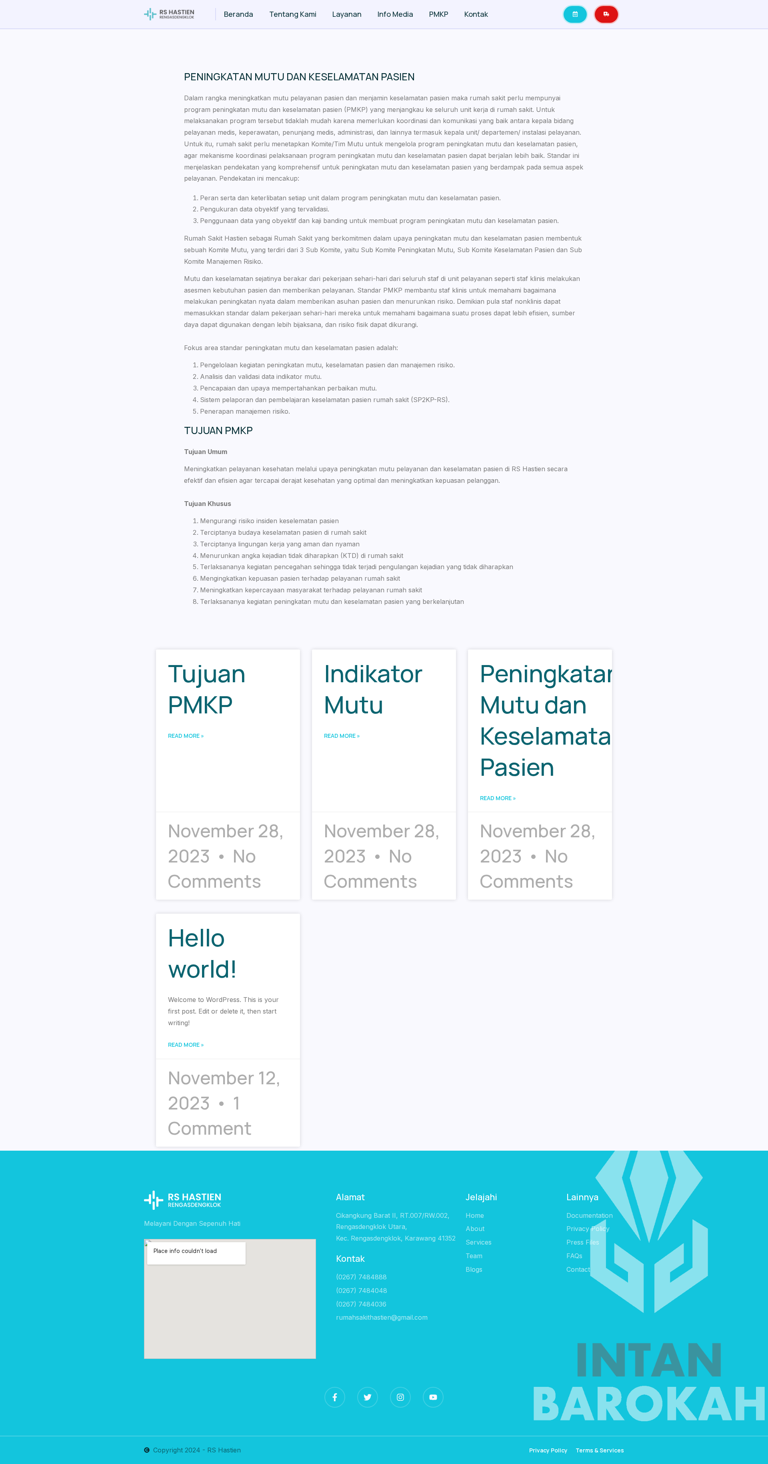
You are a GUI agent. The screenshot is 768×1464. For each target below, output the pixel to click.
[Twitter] (367, 1397)
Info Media (395, 14)
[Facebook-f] (334, 1397)
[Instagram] (400, 1397)
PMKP (438, 14)
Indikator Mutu (373, 689)
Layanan (347, 14)
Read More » (186, 735)
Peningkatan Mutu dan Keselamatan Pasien (553, 720)
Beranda (238, 14)
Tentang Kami (292, 14)
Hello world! (203, 953)
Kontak (476, 14)
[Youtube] (433, 1397)
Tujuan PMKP (207, 689)
